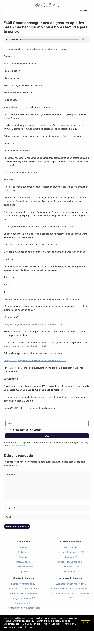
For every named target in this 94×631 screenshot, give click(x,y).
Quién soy (24, 547)
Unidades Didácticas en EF (70, 561)
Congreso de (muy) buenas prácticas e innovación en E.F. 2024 (35, 324)
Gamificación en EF (23, 566)
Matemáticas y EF (70, 566)
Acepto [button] (86, 623)
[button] (47, 429)
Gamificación (70, 547)
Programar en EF (23, 602)
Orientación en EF (70, 571)
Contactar (23, 556)
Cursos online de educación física (23, 607)
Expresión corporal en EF (23, 583)
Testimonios (23, 552)
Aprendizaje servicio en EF (70, 552)
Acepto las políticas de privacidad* (25, 429)
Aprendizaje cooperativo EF (23, 593)
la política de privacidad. (17, 445)
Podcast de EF (23, 561)
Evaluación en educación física (23, 588)
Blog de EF (23, 571)
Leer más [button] (29, 627)
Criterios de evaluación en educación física (70, 588)
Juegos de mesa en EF (23, 598)
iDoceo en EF (70, 556)
